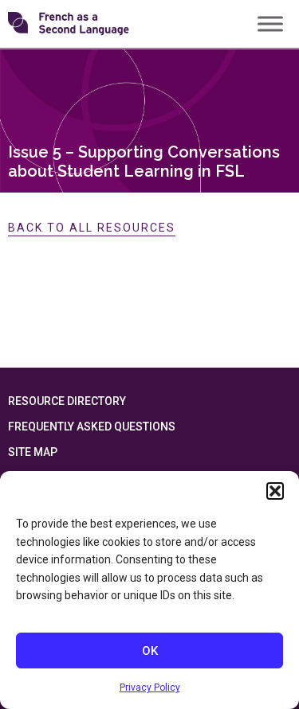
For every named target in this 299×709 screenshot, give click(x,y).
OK (150, 651)
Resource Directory (67, 401)
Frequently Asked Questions (91, 426)
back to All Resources (91, 227)
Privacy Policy (150, 687)
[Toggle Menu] (270, 23)
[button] (275, 491)
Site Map (32, 452)
